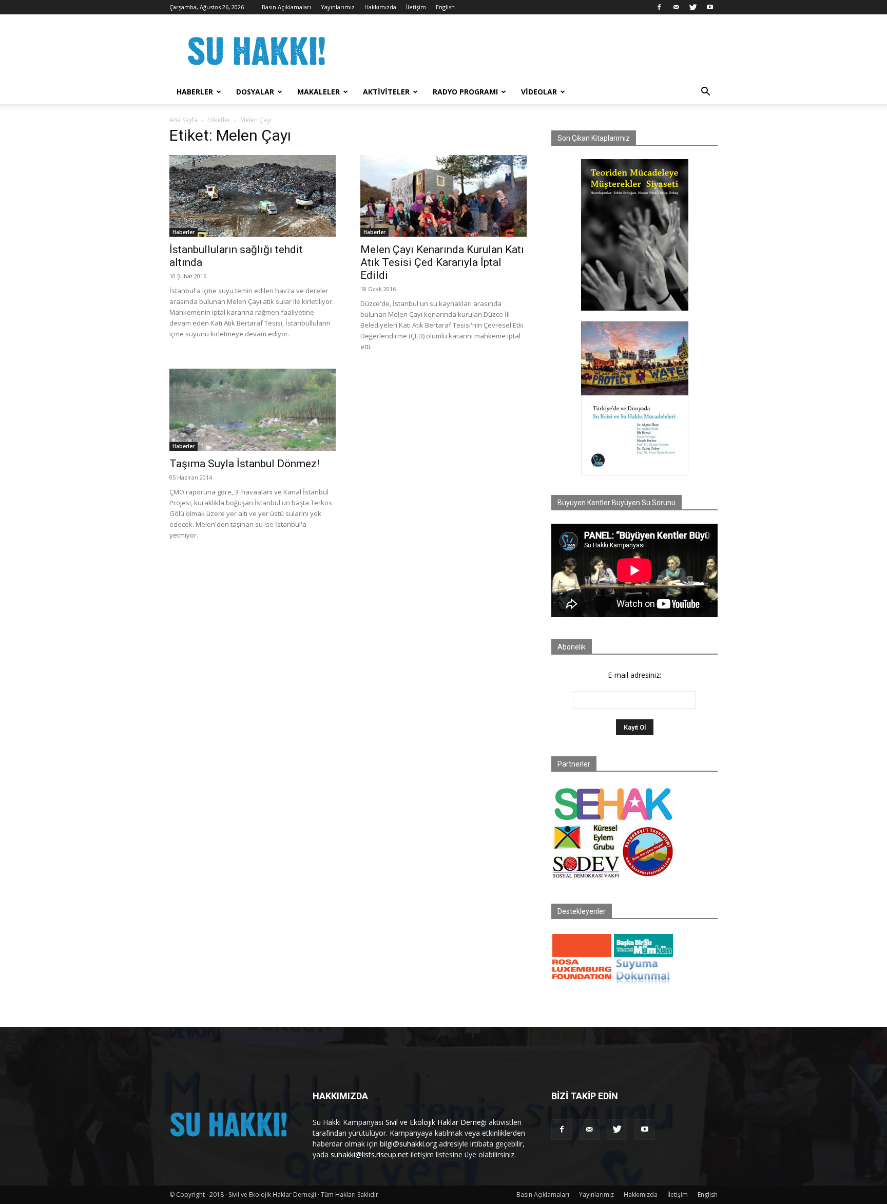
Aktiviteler (386, 92)
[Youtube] (710, 7)
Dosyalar (255, 92)
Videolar (539, 92)
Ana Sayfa (183, 120)
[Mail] (676, 7)
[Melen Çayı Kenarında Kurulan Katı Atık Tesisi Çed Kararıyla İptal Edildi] (443, 196)
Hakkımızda (380, 7)
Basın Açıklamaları (286, 7)
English (445, 7)
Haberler (195, 92)
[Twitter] (693, 7)
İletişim (416, 7)
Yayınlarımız (338, 7)
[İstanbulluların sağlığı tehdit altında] (252, 196)
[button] (705, 93)
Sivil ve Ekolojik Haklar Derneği (436, 1122)
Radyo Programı (465, 92)
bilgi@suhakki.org (408, 1144)
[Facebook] (659, 7)
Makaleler (318, 92)
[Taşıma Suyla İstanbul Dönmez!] (252, 410)
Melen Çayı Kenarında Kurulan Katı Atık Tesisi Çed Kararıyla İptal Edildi (442, 262)
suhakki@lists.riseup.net (370, 1154)
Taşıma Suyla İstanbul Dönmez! (244, 463)
